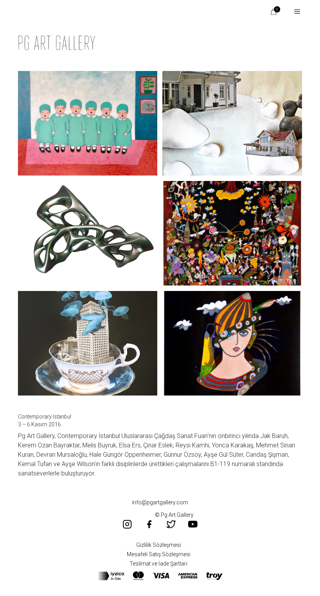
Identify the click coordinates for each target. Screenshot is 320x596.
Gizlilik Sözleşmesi (158, 545)
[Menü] (294, 11)
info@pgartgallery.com (160, 502)
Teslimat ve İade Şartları (158, 564)
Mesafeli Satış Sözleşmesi (158, 554)
